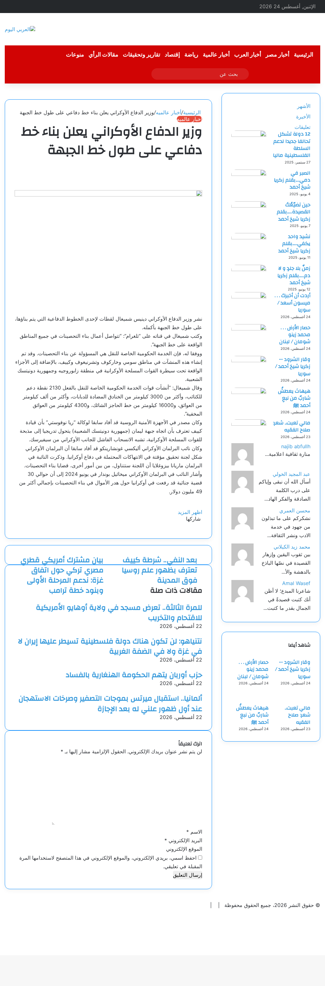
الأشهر (303, 106)
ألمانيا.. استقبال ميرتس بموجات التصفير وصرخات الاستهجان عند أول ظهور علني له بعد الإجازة (110, 703)
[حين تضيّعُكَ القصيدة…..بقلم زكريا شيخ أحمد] (248, 206)
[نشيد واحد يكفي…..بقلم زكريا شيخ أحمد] (248, 237)
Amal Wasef (296, 583)
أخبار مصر (277, 55)
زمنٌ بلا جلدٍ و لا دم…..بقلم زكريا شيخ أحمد (293, 275)
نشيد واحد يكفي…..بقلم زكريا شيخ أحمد (294, 244)
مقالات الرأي (103, 55)
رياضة (191, 55)
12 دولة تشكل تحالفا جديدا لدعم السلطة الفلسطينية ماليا (291, 144)
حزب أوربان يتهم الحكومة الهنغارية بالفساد (134, 675)
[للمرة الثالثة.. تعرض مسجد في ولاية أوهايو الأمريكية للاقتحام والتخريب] (200, 599)
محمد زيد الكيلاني (292, 546)
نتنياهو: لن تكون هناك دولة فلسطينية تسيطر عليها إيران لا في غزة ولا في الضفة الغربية (110, 646)
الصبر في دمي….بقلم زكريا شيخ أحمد (292, 180)
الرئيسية (303, 55)
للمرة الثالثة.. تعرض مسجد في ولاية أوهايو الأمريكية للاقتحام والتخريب (119, 612)
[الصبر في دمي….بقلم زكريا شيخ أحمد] (248, 174)
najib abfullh (295, 446)
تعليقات (302, 127)
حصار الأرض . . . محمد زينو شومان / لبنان (294, 335)
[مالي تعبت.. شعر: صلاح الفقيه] (248, 424)
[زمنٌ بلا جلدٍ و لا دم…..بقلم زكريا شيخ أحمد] (248, 269)
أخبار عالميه (168, 112)
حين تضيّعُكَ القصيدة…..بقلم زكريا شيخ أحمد (293, 212)
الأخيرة (303, 116)
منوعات (75, 55)
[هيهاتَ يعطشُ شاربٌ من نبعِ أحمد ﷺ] (248, 392)
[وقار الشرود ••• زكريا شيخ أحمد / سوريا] (248, 360)
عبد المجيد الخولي (291, 474)
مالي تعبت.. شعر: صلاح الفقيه (291, 426)
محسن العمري (294, 510)
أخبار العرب (247, 55)
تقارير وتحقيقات (141, 55)
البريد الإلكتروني (183, 840)
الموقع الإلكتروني (184, 849)
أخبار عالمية (216, 55)
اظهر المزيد (189, 512)
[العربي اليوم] (20, 29)
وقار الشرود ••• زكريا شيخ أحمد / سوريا (292, 366)
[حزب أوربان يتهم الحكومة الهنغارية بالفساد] (200, 666)
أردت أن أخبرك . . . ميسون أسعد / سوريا (292, 303)
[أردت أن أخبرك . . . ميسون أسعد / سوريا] (248, 296)
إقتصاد (172, 55)
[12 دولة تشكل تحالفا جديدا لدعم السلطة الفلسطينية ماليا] (248, 135)
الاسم (194, 832)
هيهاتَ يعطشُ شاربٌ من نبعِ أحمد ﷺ (294, 398)
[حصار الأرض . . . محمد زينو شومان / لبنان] (248, 328)
